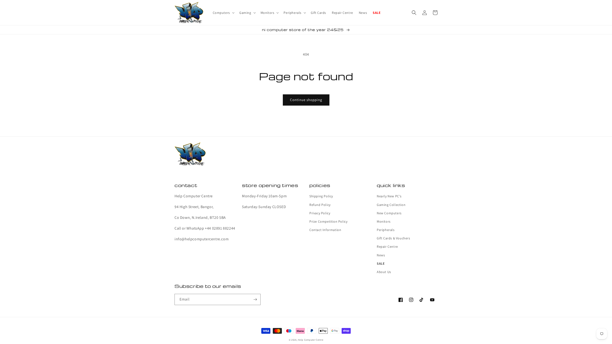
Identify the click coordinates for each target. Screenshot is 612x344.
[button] (223, 13)
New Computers (389, 213)
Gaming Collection (391, 205)
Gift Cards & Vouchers (393, 238)
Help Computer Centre (310, 339)
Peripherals (386, 230)
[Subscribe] (255, 299)
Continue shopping (306, 99)
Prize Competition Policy (328, 221)
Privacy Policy (319, 213)
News (381, 255)
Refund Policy (320, 205)
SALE (381, 263)
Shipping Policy (321, 196)
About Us (384, 272)
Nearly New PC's (389, 196)
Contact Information (325, 230)
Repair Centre (387, 246)
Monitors (384, 221)
